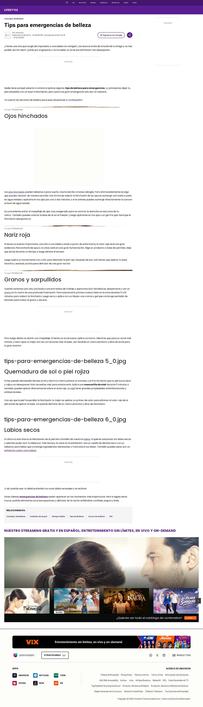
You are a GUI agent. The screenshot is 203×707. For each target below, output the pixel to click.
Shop (135, 2)
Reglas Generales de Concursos (108, 691)
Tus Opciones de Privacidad (176, 691)
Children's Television (154, 691)
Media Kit (157, 680)
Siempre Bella (58, 516)
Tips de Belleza (77, 516)
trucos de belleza (96, 516)
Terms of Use (157, 675)
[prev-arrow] (2, 601)
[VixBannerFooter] (101, 642)
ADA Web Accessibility (108, 680)
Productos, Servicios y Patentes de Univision (169, 686)
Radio (126, 2)
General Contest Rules (133, 691)
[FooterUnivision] (24, 655)
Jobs (131, 680)
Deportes (115, 2)
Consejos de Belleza (13, 19)
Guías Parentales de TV (178, 680)
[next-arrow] (198, 601)
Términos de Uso (141, 675)
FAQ (164, 680)
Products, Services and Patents (136, 686)
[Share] (129, 35)
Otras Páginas (52, 655)
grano (7, 292)
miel (72, 388)
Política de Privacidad (110, 675)
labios (87, 439)
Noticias (82, 2)
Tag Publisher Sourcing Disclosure (105, 686)
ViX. (111, 516)
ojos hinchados (16, 192)
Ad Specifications (143, 680)
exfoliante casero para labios (20, 450)
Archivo (123, 680)
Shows (93, 2)
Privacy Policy (126, 675)
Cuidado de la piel (38, 516)
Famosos (103, 2)
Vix (73, 2)
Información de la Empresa (176, 675)
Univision (19, 32)
